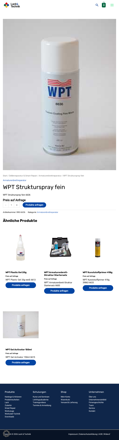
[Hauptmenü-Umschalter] (112, 5)
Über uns (92, 396)
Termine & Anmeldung (42, 405)
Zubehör (8, 405)
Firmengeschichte (96, 402)
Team (91, 405)
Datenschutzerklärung (88, 434)
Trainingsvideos (39, 402)
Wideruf (107, 434)
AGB (100, 434)
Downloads (9, 416)
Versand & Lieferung (69, 402)
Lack (7, 402)
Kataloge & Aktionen (13, 396)
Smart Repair (10, 408)
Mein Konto (65, 396)
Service (92, 408)
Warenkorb (65, 399)
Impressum (73, 434)
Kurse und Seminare (41, 396)
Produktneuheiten (12, 399)
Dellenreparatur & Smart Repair (23, 175)
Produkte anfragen (34, 204)
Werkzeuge (9, 411)
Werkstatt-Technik (12, 413)
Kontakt (92, 411)
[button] (97, 5)
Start (5, 175)
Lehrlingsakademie (40, 399)
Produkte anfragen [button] (21, 285)
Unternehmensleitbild (97, 399)
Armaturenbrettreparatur (50, 175)
